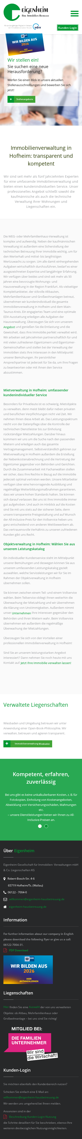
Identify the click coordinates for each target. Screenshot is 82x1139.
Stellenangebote (24, 99)
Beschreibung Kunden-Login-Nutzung (32, 1117)
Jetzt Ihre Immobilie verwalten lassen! (46, 663)
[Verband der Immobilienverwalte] (22, 26)
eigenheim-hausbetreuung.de (27, 907)
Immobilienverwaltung (32, 743)
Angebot (9, 327)
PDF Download (18, 950)
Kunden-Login (67, 28)
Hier (6, 1007)
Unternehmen (21, 613)
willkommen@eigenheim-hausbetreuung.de (36, 899)
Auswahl (34, 1007)
